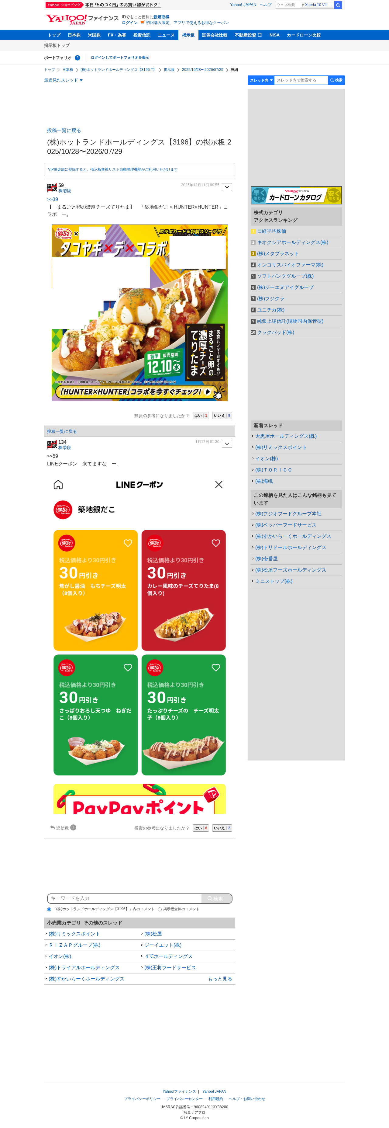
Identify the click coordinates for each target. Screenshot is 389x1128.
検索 (338, 5)
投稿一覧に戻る (64, 130)
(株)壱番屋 (266, 558)
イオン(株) (60, 956)
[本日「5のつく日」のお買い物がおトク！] (117, 5)
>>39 (52, 199)
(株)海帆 (264, 481)
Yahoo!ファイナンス (179, 1091)
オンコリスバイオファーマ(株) (290, 264)
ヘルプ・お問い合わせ (247, 1099)
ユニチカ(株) (270, 309)
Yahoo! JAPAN (243, 4)
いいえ (222, 415)
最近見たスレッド (61, 80)
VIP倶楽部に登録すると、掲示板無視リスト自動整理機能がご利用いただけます (113, 169)
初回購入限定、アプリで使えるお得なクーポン (187, 22)
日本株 (74, 35)
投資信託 (141, 35)
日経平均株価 (271, 231)
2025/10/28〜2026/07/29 (202, 70)
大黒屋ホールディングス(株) (286, 436)
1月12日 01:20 (207, 442)
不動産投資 (245, 35)
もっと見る (220, 978)
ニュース (166, 35)
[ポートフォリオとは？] (77, 57)
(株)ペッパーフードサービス (286, 524)
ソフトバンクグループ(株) (285, 276)
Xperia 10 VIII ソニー (319, 5)
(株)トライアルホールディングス (84, 967)
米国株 (94, 35)
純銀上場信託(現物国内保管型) (290, 321)
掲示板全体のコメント (181, 909)
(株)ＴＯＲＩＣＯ (273, 469)
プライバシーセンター (184, 1099)
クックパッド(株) (275, 332)
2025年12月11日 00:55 (200, 185)
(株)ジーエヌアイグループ (285, 287)
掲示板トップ (57, 45)
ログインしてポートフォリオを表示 (120, 57)
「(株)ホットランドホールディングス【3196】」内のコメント (104, 909)
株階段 (64, 447)
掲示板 (188, 35)
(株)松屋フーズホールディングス (290, 570)
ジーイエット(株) (162, 945)
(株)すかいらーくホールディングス (87, 978)
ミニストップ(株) (273, 581)
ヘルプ (266, 4)
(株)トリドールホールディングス (290, 547)
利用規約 (215, 1099)
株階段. (65, 191)
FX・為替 (117, 35)
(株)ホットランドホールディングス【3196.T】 (119, 70)
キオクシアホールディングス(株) (292, 242)
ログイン (130, 22)
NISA (275, 35)
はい (200, 415)
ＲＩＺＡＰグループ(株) (74, 945)
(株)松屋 (153, 933)
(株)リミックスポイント (74, 933)
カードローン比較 (304, 35)
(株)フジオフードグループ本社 (288, 513)
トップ (54, 35)
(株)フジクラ (270, 298)
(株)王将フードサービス (170, 967)
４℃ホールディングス (168, 956)
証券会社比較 (215, 35)
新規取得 (161, 17)
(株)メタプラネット (278, 253)
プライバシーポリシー (142, 1099)
